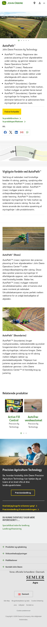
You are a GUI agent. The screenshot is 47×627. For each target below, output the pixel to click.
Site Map (7, 601)
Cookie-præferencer (23, 610)
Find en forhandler (12, 111)
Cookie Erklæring (37, 601)
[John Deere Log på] (39, 3)
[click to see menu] (44, 3)
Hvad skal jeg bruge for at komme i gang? (19, 506)
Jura (15, 605)
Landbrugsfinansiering (12, 528)
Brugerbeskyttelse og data (20, 601)
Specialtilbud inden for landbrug (16, 525)
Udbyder (21, 605)
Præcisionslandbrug (25, 493)
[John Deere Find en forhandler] (34, 3)
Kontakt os (29, 605)
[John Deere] (14, 3)
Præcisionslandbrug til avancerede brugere (19, 509)
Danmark (25, 594)
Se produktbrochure (10, 118)
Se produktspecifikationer (13, 121)
